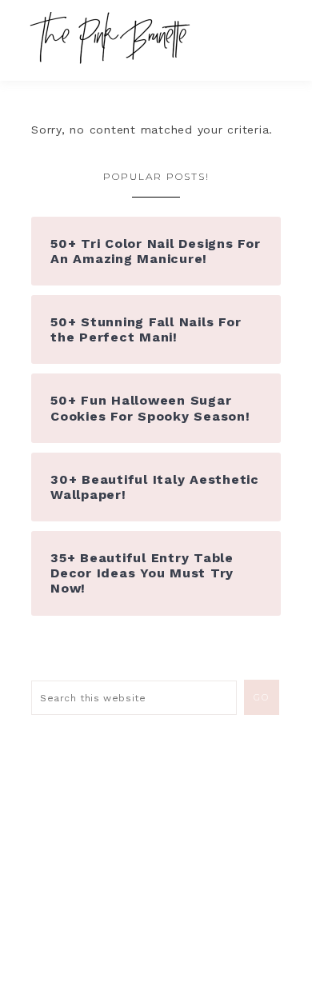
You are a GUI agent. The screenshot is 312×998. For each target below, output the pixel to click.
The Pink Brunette (114, 38)
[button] (273, 32)
